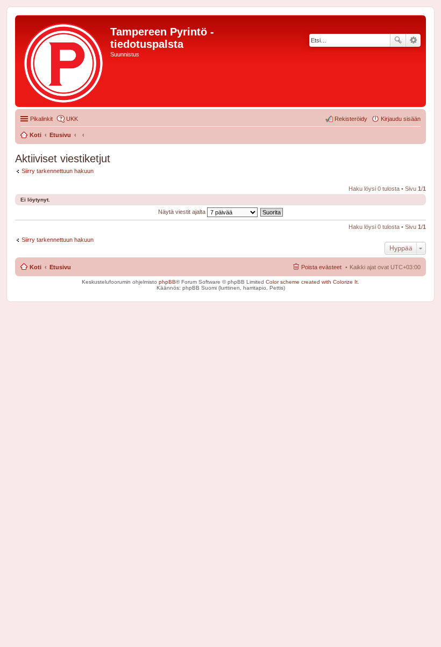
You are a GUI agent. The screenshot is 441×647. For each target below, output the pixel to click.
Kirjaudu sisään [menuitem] (401, 119)
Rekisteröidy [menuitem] (351, 119)
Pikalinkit (41, 119)
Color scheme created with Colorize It (312, 282)
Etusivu (60, 267)
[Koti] (64, 61)
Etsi (398, 40)
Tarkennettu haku (413, 40)
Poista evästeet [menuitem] (321, 267)
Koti (35, 267)
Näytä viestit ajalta (182, 212)
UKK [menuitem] (72, 119)
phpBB (167, 282)
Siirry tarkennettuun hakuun (58, 171)
